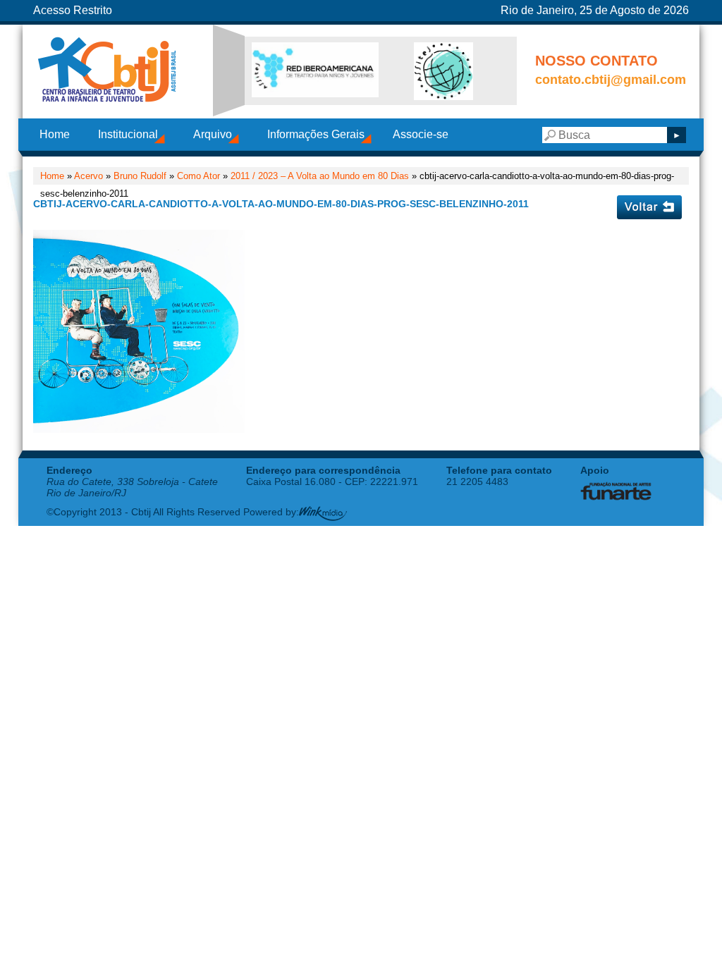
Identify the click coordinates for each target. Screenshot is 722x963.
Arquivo (212, 134)
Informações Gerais (316, 134)
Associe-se (420, 134)
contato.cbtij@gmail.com (610, 80)
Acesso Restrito (72, 10)
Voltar (649, 207)
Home (54, 134)
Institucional (128, 134)
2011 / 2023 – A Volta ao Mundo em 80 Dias (320, 176)
